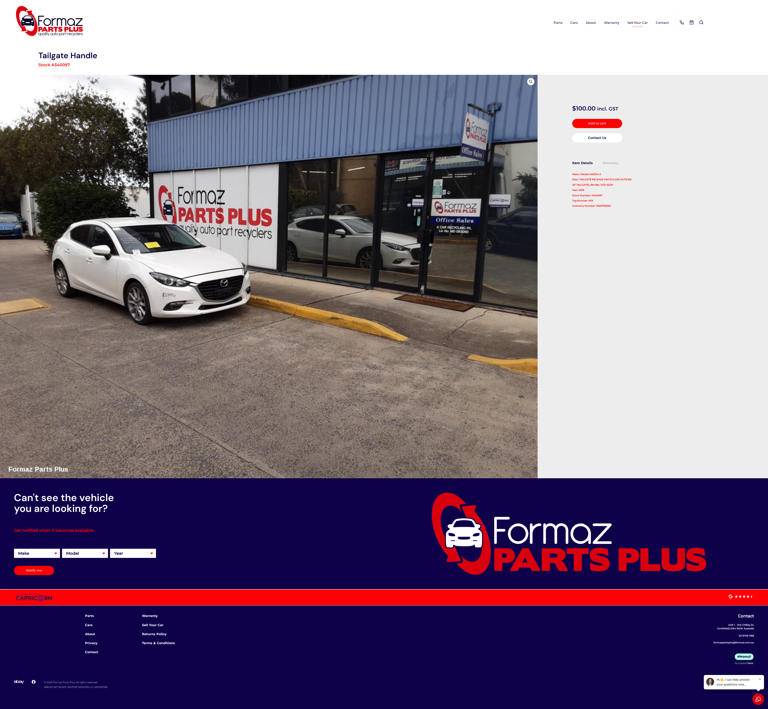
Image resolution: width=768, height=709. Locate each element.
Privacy (91, 643)
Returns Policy (154, 634)
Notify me (34, 570)
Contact (662, 23)
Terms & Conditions (158, 643)
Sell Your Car (637, 23)
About (591, 23)
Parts (558, 23)
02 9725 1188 (746, 635)
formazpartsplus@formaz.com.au (733, 642)
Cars (574, 23)
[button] (530, 81)
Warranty (611, 23)
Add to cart (597, 123)
